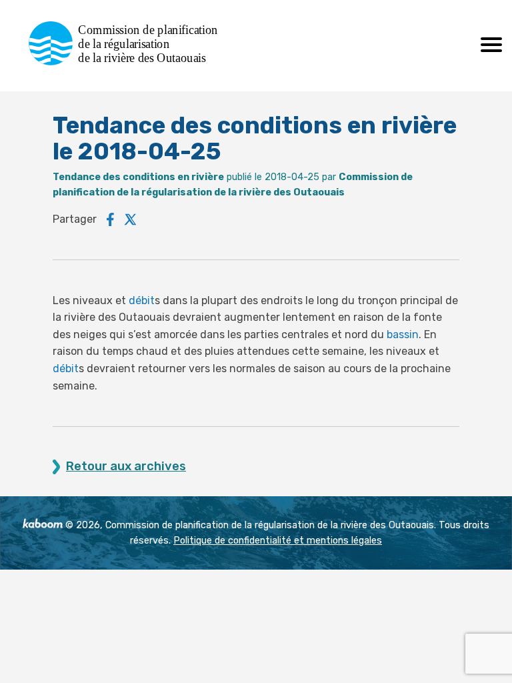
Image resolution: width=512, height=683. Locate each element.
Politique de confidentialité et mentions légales (277, 540)
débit (142, 300)
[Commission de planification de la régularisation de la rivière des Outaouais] (128, 61)
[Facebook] (110, 219)
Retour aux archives (126, 467)
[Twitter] (130, 219)
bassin (403, 334)
